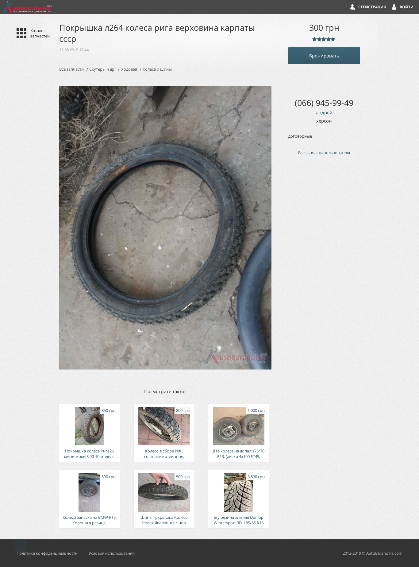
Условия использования (112, 553)
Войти (406, 7)
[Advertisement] (324, 264)
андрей (324, 112)
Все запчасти (71, 69)
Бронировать (324, 56)
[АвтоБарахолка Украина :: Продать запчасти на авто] (27, 7)
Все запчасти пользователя (324, 152)
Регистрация (372, 7)
